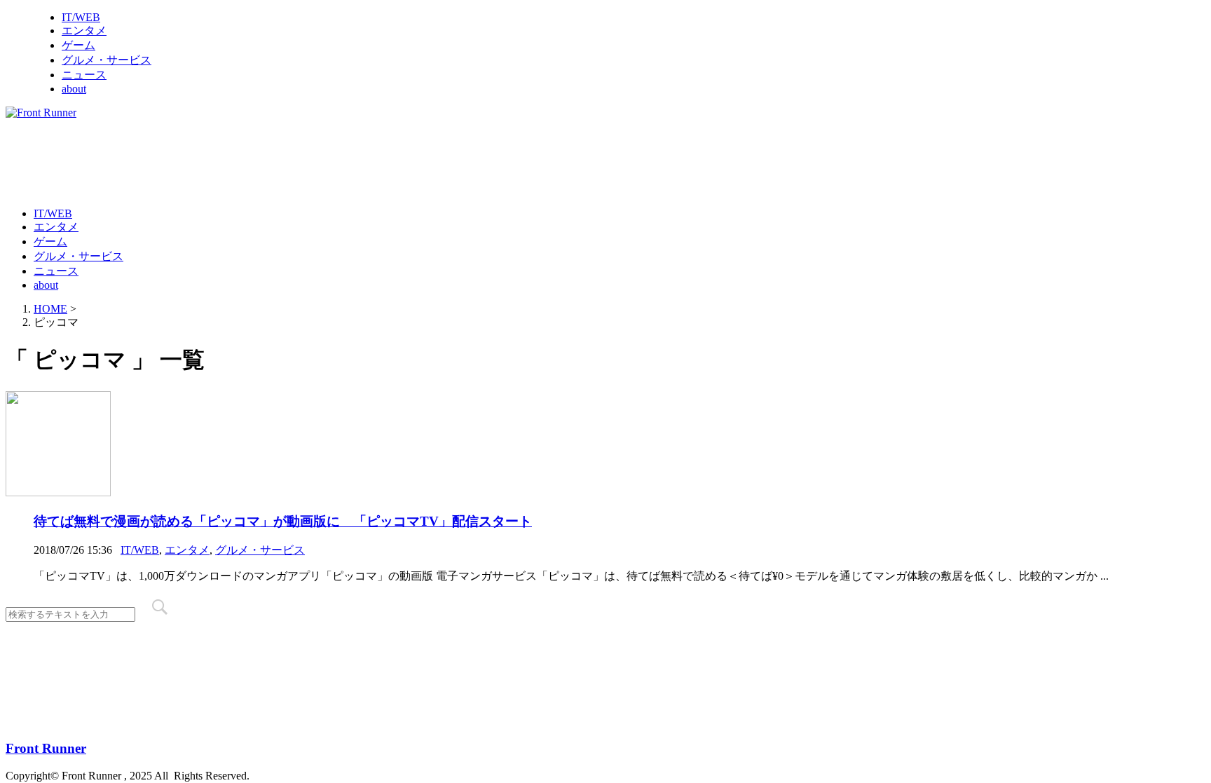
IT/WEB (81, 17)
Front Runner (46, 748)
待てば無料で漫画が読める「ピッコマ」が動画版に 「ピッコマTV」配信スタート (283, 521)
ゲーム (78, 45)
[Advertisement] (261, 161)
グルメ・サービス (106, 60)
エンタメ (84, 30)
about (74, 89)
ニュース (84, 75)
